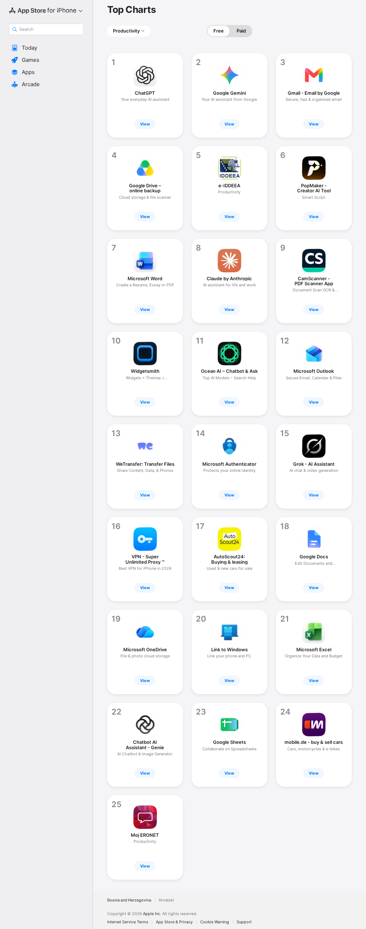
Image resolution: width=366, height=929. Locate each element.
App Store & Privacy (174, 922)
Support (244, 922)
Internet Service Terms (127, 922)
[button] (46, 48)
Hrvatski (166, 900)
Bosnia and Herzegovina (129, 900)
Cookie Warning (214, 922)
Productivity (126, 31)
